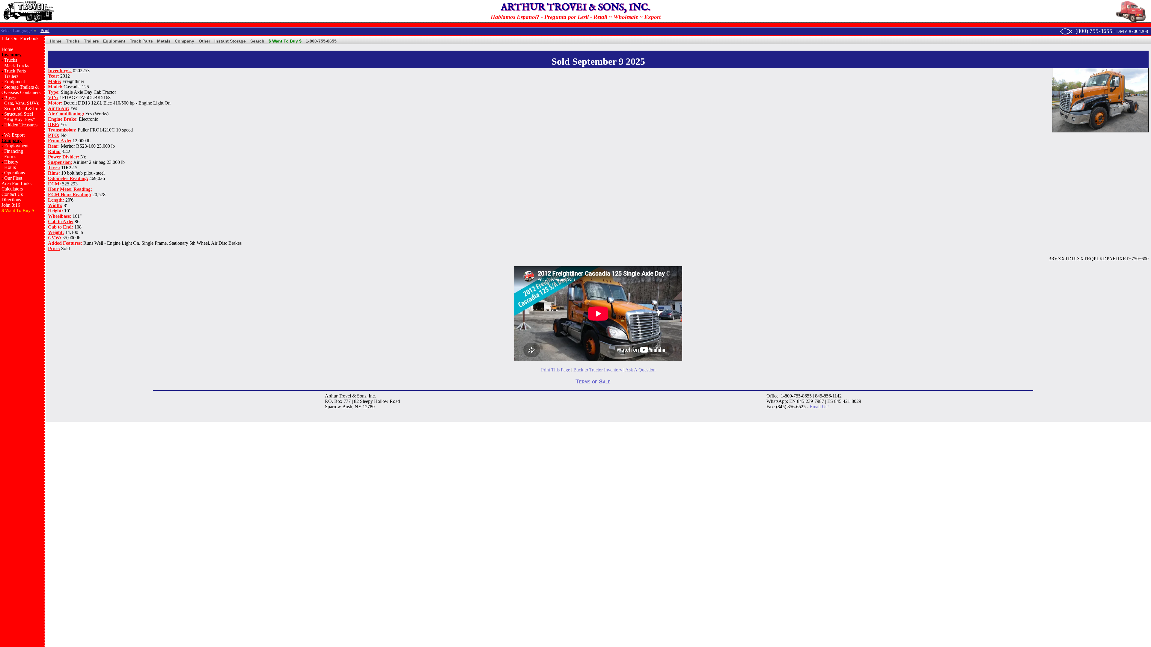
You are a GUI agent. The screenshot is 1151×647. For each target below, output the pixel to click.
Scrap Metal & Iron (22, 108)
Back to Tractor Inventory (597, 369)
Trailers (11, 76)
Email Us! (819, 406)
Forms (10, 156)
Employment (16, 145)
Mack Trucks (16, 65)
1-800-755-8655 (321, 41)
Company (184, 41)
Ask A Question (640, 369)
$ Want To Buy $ (285, 41)
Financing (13, 151)
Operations (14, 172)
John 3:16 (10, 205)
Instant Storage (230, 41)
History (11, 161)
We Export (14, 134)
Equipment (14, 81)
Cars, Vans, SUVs (21, 103)
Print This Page (555, 369)
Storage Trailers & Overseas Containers (20, 89)
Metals (164, 41)
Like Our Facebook (20, 38)
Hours (10, 167)
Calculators (12, 188)
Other (204, 41)
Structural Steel (18, 114)
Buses (10, 97)
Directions (11, 199)
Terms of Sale (593, 381)
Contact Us (12, 194)
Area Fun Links (16, 183)
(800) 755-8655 (1093, 31)
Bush (347, 406)
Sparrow (333, 406)
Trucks (10, 60)
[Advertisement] (22, 313)
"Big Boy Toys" (19, 119)
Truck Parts (15, 70)
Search (257, 41)
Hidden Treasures (20, 124)
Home (7, 49)
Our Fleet (13, 178)
